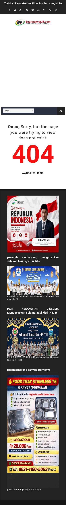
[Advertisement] (33, 72)
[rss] (44, 10)
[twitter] (15, 10)
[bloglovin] (32, 10)
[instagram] (56, 10)
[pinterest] (26, 10)
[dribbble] (38, 10)
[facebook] (9, 10)
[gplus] (21, 10)
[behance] (50, 10)
